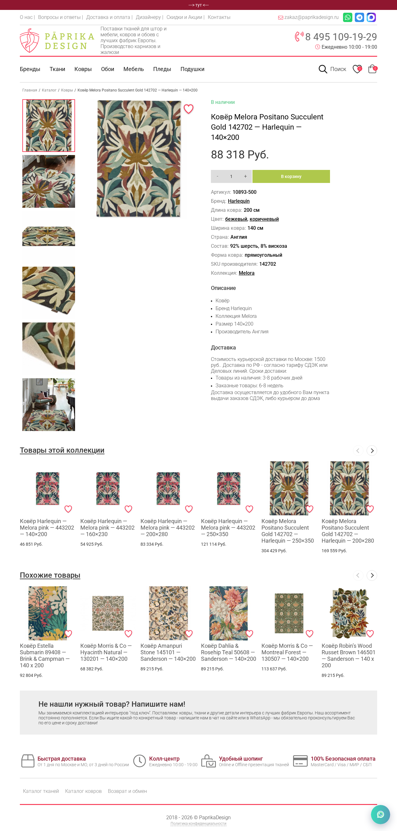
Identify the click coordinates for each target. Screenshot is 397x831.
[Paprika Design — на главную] (57, 40)
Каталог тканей (41, 791)
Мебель (133, 69)
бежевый (236, 219)
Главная (29, 90)
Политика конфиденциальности (198, 823)
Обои (107, 69)
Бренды (30, 69)
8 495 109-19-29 (341, 37)
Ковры (83, 69)
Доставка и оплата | (109, 17)
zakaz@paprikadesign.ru (311, 17)
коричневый (264, 219)
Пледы (162, 69)
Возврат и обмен (127, 791)
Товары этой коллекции (62, 450)
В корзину (291, 176)
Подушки (192, 69)
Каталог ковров (83, 791)
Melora (247, 273)
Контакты (219, 17)
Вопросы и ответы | (60, 17)
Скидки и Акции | (186, 17)
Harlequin (239, 201)
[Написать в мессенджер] (380, 814)
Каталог (49, 90)
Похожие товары (50, 575)
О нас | (27, 17)
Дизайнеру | (149, 17)
